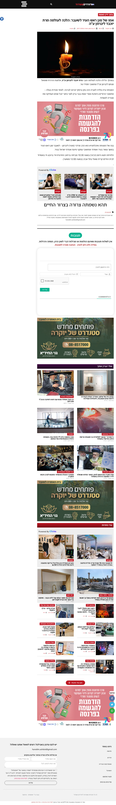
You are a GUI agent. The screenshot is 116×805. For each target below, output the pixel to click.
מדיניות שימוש (35, 802)
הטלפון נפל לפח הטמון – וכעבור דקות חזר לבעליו (86, 629)
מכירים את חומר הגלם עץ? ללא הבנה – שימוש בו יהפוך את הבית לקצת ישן (56, 599)
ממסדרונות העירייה (105, 764)
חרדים (109, 758)
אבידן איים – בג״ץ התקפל (48, 609)
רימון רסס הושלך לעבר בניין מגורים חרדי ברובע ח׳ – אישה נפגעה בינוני (86, 611)
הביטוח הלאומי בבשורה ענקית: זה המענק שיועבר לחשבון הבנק (46, 648)
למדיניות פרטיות (47, 802)
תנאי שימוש (107, 776)
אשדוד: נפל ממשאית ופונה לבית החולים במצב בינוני (47, 666)
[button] (2, 19)
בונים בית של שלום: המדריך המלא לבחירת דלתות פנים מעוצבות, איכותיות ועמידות (97, 397)
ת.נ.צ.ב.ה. (108, 212)
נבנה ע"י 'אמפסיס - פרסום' (30, 795)
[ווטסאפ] (112, 711)
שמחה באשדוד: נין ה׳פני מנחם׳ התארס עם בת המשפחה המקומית (86, 666)
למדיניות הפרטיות (20, 778)
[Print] (75, 358)
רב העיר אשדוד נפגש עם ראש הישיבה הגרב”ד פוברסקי (56, 400)
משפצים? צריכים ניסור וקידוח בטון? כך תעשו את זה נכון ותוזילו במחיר (96, 599)
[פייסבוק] (112, 698)
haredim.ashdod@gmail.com (44, 749)
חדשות (109, 751)
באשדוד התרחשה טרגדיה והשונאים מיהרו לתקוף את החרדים (86, 647)
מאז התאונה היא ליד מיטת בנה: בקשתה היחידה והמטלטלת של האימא (58, 438)
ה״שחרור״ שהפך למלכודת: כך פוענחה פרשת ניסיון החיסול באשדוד (97, 438)
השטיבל (108, 771)
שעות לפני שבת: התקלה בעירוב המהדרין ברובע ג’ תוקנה (48, 630)
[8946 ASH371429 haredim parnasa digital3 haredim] (75, 141)
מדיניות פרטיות (105, 782)
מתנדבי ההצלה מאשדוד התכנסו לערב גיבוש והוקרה (57, 475)
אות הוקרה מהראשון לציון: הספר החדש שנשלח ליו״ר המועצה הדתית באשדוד (95, 475)
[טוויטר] (112, 704)
